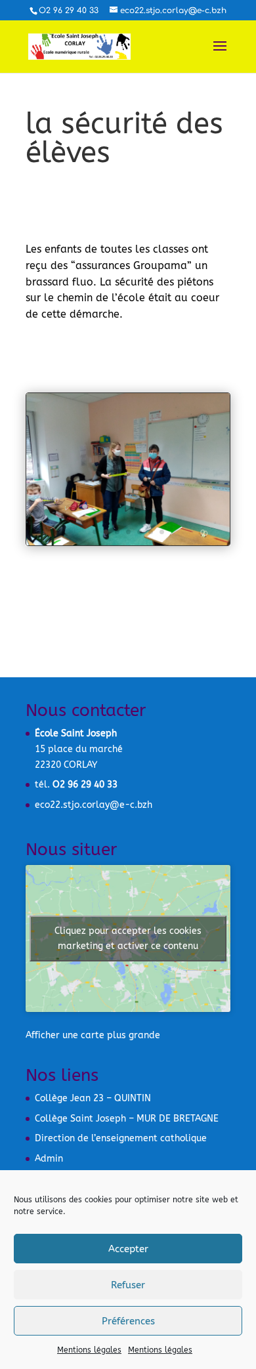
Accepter (128, 1249)
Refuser (128, 1285)
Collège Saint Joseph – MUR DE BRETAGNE (127, 1118)
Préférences (128, 1321)
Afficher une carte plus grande (93, 1035)
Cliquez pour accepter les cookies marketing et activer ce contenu (128, 938)
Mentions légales (89, 1350)
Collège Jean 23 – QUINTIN (93, 1098)
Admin (49, 1158)
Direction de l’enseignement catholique (121, 1138)
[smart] (128, 545)
